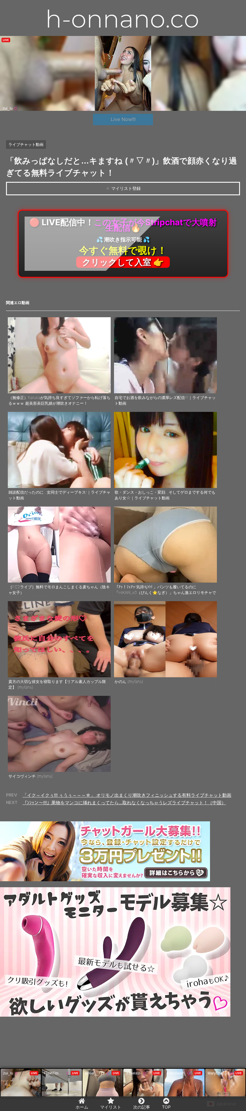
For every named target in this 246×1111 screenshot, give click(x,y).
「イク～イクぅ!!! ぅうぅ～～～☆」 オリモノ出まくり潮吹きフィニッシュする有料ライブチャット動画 (126, 795)
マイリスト (110, 1107)
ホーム (82, 1107)
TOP (166, 1107)
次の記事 (141, 1107)
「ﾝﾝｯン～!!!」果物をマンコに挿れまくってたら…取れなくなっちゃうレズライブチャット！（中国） (124, 802)
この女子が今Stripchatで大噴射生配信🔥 (123, 242)
